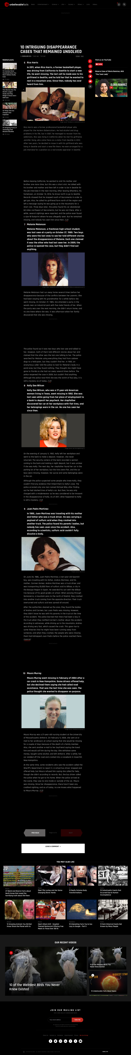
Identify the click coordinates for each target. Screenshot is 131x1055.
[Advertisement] (65, 26)
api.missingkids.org (78, 448)
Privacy (76, 1035)
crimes (78, 56)
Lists (82, 56)
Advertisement (68, 1035)
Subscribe (77, 1020)
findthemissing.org (78, 729)
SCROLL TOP (105, 1051)
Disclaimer (60, 1035)
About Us (45, 1035)
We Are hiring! (84, 1035)
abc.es (81, 572)
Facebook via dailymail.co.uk (75, 122)
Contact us (53, 1035)
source (27, 639)
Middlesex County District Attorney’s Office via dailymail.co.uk (66, 287)
